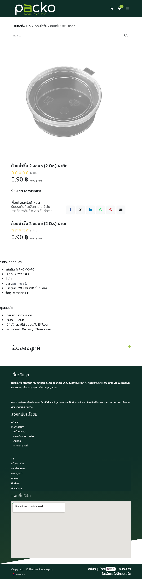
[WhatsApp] (100, 210)
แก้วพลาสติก (17, 464)
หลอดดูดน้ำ (16, 473)
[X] (80, 210)
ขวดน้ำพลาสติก (18, 469)
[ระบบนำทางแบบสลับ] (127, 8)
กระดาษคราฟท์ (20, 445)
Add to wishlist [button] (28, 191)
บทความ (15, 478)
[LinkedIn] (90, 210)
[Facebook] (70, 210)
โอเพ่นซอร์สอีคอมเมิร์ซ (116, 573)
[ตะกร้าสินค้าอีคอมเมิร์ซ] (111, 8)
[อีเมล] (121, 210)
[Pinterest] (110, 210)
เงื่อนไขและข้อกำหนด (25, 202)
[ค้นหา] (126, 35)
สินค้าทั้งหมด (22, 26)
